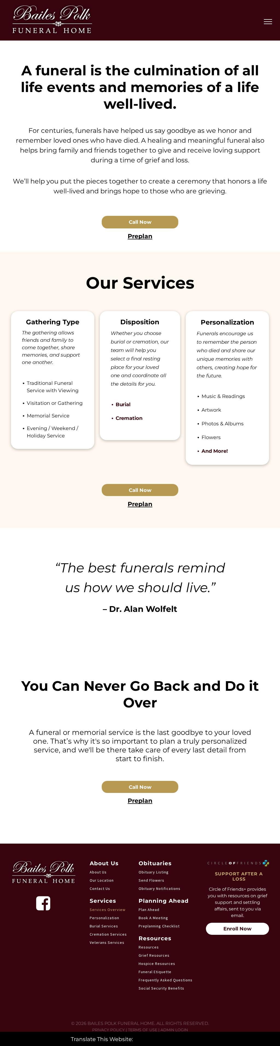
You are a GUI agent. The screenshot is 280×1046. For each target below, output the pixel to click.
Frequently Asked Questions (165, 980)
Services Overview (108, 909)
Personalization (104, 917)
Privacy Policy (108, 1029)
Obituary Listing (154, 872)
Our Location (102, 880)
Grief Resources (154, 955)
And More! (215, 451)
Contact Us (100, 888)
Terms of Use (142, 1029)
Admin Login (174, 1029)
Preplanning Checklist (159, 926)
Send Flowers (151, 880)
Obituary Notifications (159, 888)
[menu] (268, 22)
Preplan (140, 236)
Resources (149, 947)
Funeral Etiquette (155, 971)
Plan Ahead (149, 909)
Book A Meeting (153, 917)
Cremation (129, 418)
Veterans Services (107, 942)
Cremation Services (108, 934)
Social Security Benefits (161, 988)
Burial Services (104, 926)
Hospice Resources (157, 963)
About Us (98, 872)
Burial (123, 405)
